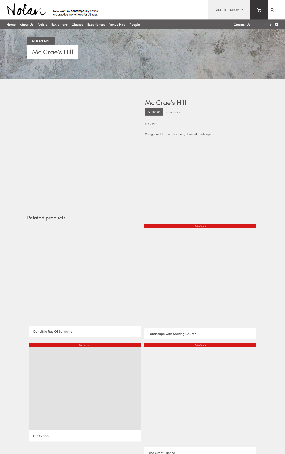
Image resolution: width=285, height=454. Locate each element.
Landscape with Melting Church (172, 333)
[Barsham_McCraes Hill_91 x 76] (83, 147)
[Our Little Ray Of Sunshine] (85, 275)
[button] (272, 9)
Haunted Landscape (198, 134)
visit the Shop (227, 9)
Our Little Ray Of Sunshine (52, 331)
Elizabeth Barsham (172, 134)
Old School (41, 436)
